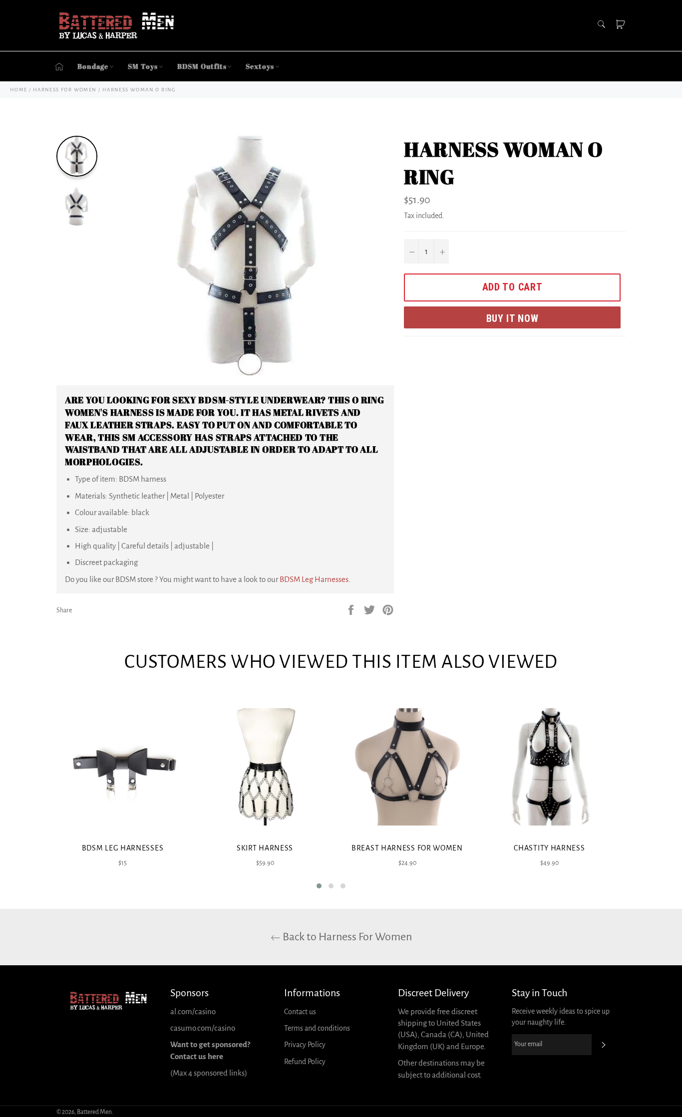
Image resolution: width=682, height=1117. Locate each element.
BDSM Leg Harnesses (314, 579)
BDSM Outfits (202, 66)
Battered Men (94, 1112)
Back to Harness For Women (346, 937)
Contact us (300, 1012)
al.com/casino (193, 1011)
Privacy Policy (305, 1045)
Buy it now (512, 318)
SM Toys (142, 66)
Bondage (92, 66)
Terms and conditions (317, 1028)
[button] (319, 886)
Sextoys (260, 66)
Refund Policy (305, 1062)
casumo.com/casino (202, 1028)
